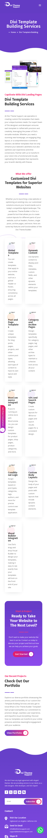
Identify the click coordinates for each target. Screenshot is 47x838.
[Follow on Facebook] (6, 792)
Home (13, 32)
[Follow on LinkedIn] (19, 792)
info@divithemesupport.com (20, 829)
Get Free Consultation (3, 416)
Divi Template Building (28, 32)
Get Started (21, 654)
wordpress (13, 211)
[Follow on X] (11, 792)
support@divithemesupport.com (21, 832)
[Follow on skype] (24, 792)
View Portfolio (14, 732)
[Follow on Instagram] (15, 792)
